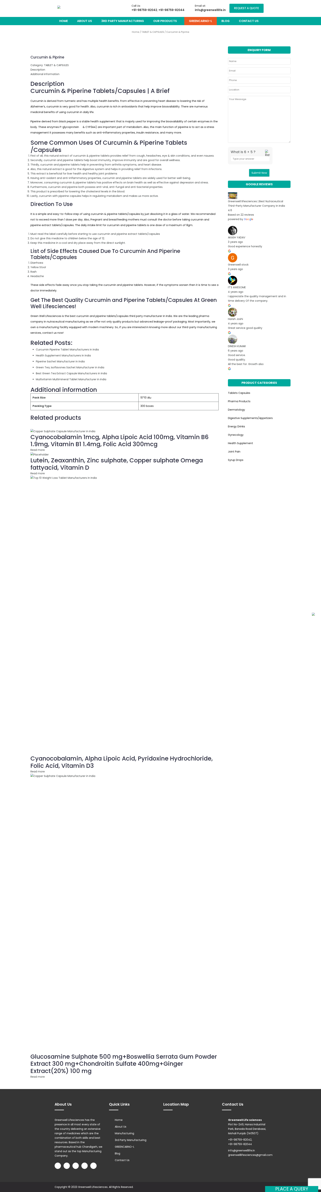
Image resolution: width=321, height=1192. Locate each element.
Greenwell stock (238, 264)
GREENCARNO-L (200, 21)
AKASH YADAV (236, 237)
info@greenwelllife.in (210, 10)
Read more (37, 450)
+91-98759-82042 (144, 10)
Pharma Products (239, 401)
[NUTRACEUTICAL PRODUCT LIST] (313, 614)
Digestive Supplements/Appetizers (250, 418)
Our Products (165, 21)
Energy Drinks (236, 426)
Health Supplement (240, 443)
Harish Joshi (235, 319)
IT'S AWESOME (237, 287)
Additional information (44, 74)
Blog (225, 21)
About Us (84, 21)
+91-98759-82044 (171, 10)
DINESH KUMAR (237, 346)
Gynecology (236, 435)
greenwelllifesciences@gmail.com (250, 1155)
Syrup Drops (235, 460)
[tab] (124, 69)
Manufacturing (124, 1133)
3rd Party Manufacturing (122, 21)
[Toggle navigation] (69, 7)
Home (63, 21)
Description (37, 70)
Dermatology (236, 410)
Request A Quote (246, 8)
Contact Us (249, 21)
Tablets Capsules (239, 393)
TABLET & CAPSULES (153, 32)
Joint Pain (234, 451)
